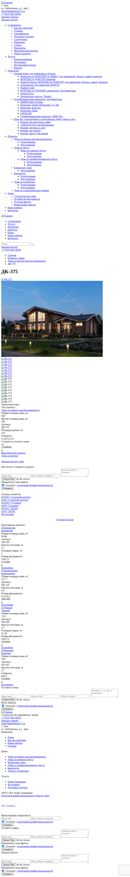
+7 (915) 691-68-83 (11, 14)
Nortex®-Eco (27, 93)
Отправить (8, 488)
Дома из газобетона (24, 182)
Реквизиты (20, 48)
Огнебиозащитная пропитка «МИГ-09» (41, 116)
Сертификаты (21, 33)
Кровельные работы (25, 204)
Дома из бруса (21, 147)
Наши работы (15, 207)
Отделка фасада (22, 202)
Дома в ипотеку (22, 53)
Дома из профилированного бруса (38, 159)
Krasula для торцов (30, 130)
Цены (11, 193)
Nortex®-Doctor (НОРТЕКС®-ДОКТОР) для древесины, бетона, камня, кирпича (63, 82)
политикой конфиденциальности (35, 485)
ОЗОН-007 (26, 113)
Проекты (12, 136)
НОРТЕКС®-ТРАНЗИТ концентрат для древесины (48, 90)
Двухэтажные (27, 145)
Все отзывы (7, 514)
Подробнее (7, 567)
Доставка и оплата (24, 36)
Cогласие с (29, 485)
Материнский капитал (26, 50)
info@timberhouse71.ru (13, 11)
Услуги (11, 56)
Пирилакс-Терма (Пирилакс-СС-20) (39, 105)
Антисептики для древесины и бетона (34, 73)
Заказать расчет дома (12, 461)
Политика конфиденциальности (18, 795)
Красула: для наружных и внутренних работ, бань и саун (44, 119)
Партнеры (19, 42)
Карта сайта (43, 795)
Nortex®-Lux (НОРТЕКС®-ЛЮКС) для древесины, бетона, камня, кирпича (61, 76)
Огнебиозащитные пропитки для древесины (38, 99)
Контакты (13, 210)
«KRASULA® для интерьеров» (37, 125)
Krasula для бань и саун (32, 127)
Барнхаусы (20, 173)
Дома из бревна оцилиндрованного (33, 139)
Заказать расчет (9, 19)
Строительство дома (25, 196)
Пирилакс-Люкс (29, 110)
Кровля (18, 68)
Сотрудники (20, 39)
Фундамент (20, 62)
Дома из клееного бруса (33, 150)
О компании (14, 25)
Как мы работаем (23, 28)
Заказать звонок (9, 17)
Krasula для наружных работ (35, 122)
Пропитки (13, 70)
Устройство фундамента (27, 199)
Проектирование (23, 59)
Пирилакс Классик (30, 107)
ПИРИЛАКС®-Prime (31, 102)
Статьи (18, 45)
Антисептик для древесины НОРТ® (40, 85)
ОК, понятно (8, 805)
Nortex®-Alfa (27, 87)
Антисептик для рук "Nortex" (36, 96)
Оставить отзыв (65, 519)
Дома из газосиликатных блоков (31, 190)
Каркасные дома (23, 167)
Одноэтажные (28, 142)
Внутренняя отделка (25, 65)
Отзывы (18, 30)
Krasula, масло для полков (34, 133)
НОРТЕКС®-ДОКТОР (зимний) (38, 79)
